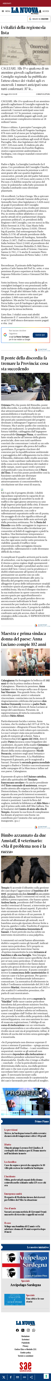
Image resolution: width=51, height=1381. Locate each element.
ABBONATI (7, 4)
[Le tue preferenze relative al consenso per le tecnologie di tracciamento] (46, 1376)
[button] (25, 1101)
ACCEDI (46, 11)
